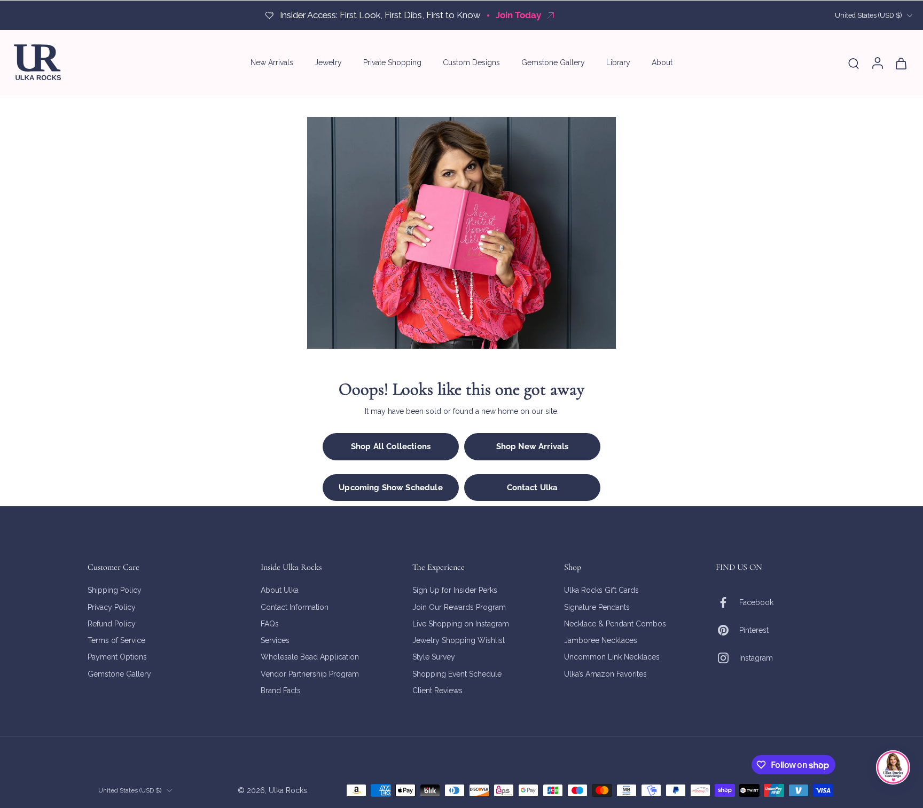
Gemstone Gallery (553, 62)
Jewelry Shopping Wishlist (458, 640)
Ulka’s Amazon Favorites (605, 673)
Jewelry (328, 62)
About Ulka (280, 590)
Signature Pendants (597, 606)
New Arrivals (272, 62)
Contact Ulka (532, 487)
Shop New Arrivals (532, 446)
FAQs (270, 623)
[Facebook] (727, 602)
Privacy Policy (112, 606)
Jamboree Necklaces (600, 640)
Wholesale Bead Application (310, 657)
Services (275, 640)
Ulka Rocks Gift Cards (601, 590)
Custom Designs (471, 62)
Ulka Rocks (288, 790)
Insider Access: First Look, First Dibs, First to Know (380, 15)
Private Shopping (392, 62)
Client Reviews (437, 690)
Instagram (756, 657)
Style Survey (433, 657)
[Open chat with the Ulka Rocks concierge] (893, 767)
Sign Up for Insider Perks (454, 590)
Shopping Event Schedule (457, 673)
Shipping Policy (115, 590)
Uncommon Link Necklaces (612, 657)
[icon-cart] (900, 63)
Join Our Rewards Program (459, 606)
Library (618, 62)
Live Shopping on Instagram (460, 623)
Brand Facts (281, 690)
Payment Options (117, 657)
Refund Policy (112, 623)
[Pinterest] (727, 630)
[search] (853, 63)
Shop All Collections (391, 446)
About (662, 62)
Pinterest (754, 629)
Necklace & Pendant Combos (615, 623)
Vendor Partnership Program (310, 673)
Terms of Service (116, 640)
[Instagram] (727, 658)
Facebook (756, 602)
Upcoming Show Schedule (390, 487)
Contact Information (294, 606)
